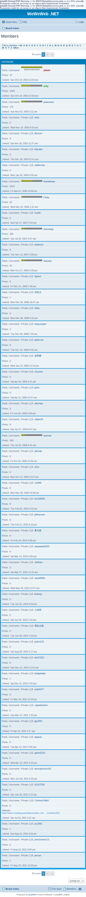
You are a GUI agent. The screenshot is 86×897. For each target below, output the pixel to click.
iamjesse (38, 244)
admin (46, 70)
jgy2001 (38, 721)
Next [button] (52, 54)
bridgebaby (40, 673)
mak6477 (39, 689)
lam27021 (39, 657)
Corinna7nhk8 (41, 800)
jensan (37, 855)
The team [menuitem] (57, 889)
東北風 (37, 530)
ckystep (38, 371)
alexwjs (38, 451)
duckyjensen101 (42, 768)
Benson (38, 133)
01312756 (39, 784)
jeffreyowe (39, 514)
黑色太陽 (39, 625)
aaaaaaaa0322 (41, 546)
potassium (48, 102)
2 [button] (47, 54)
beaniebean (49, 181)
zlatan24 (38, 419)
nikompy (38, 403)
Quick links (11, 22)
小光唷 (37, 610)
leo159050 (39, 498)
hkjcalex (38, 149)
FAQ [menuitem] (24, 22)
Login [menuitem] (81, 22)
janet (36, 387)
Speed (37, 276)
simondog (48, 229)
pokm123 (39, 641)
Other (16, 48)
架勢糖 (37, 355)
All (20, 45)
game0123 (39, 753)
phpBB (32, 894)
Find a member (9, 45)
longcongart (40, 324)
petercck (38, 340)
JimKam (38, 562)
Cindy (46, 197)
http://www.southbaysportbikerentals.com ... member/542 (31, 813)
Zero (36, 467)
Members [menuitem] (71, 889)
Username (7, 62)
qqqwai (38, 737)
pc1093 (38, 823)
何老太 (37, 292)
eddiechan (39, 165)
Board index (12, 889)
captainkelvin (41, 705)
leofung (38, 594)
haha (36, 308)
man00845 (39, 578)
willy (45, 86)
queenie (47, 435)
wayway (47, 261)
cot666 (37, 483)
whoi (36, 117)
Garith (37, 213)
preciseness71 (41, 839)
